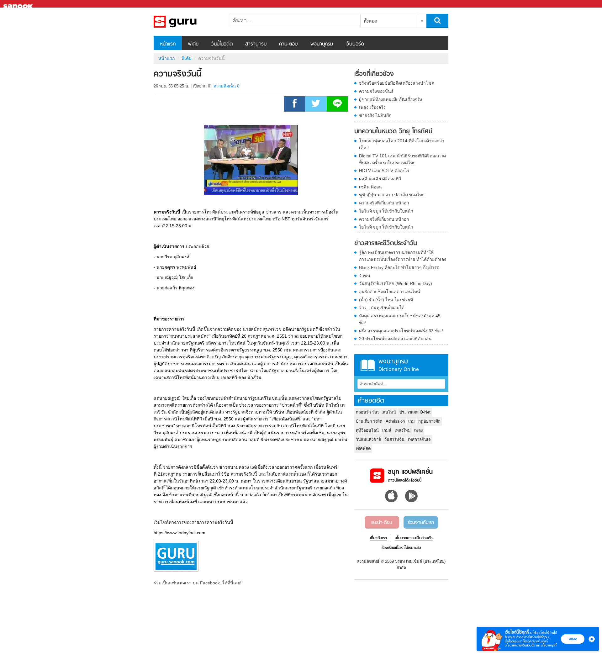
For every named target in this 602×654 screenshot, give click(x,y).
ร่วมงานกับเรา (421, 522)
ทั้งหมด (370, 21)
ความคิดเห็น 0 (226, 86)
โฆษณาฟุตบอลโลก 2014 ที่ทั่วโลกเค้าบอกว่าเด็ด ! (401, 144)
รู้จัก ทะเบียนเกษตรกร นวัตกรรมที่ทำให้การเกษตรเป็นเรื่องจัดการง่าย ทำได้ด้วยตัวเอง (402, 256)
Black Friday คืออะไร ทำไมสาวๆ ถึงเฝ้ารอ (399, 267)
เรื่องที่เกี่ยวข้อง (374, 74)
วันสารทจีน (394, 439)
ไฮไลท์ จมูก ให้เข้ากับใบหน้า (386, 211)
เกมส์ (386, 430)
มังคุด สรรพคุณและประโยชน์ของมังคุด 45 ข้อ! (400, 319)
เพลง (418, 430)
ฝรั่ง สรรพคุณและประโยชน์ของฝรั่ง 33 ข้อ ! (401, 330)
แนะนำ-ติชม (381, 522)
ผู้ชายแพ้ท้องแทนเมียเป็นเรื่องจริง (390, 99)
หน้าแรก (168, 44)
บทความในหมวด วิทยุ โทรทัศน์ (393, 132)
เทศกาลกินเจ (419, 439)
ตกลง (573, 639)
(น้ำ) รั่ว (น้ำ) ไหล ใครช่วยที (386, 299)
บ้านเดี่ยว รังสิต (369, 421)
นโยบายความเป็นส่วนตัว (520, 645)
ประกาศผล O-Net (414, 412)
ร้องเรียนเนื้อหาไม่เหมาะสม (401, 548)
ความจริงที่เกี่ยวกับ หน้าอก (384, 202)
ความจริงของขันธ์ (376, 91)
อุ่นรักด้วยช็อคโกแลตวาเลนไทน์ (389, 291)
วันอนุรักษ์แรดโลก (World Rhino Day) (395, 283)
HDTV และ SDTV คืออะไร (384, 170)
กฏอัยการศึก (429, 421)
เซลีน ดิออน (370, 186)
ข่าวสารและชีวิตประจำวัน (385, 244)
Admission (395, 421)
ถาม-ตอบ (288, 44)
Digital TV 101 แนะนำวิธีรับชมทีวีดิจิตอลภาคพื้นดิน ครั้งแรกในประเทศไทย (402, 159)
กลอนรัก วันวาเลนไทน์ (376, 412)
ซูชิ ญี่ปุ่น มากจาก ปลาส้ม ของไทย (392, 194)
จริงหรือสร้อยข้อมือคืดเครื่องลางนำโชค (396, 83)
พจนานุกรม (321, 44)
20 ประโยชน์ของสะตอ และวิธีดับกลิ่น (395, 338)
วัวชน (364, 275)
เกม (411, 421)
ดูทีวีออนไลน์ (367, 430)
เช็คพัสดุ (363, 448)
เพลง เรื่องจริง (372, 107)
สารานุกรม (256, 44)
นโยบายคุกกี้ (549, 645)
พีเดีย (193, 44)
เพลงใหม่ (403, 430)
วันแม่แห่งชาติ (368, 439)
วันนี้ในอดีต (222, 44)
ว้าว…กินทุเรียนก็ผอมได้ (381, 307)
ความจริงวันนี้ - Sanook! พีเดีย (186, 21)
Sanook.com (18, 4)
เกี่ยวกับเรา (378, 538)
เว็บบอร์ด (355, 44)
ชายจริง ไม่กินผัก (375, 115)
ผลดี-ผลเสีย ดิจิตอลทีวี (380, 178)
